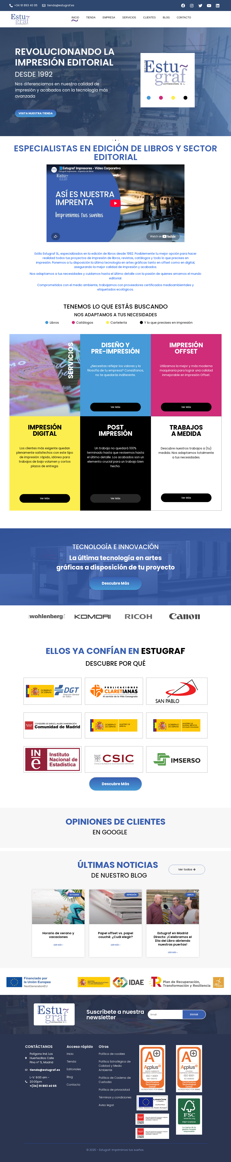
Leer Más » (58, 944)
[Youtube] (209, 5)
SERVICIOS (129, 17)
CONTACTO (184, 17)
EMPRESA (109, 17)
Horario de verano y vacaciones (58, 935)
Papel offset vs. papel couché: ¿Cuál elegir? (115, 935)
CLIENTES (149, 17)
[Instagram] (192, 5)
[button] (197, 105)
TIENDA (91, 17)
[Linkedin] (218, 5)
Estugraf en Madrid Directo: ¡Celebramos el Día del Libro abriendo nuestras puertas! (173, 939)
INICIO (75, 17)
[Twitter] (200, 5)
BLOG (166, 17)
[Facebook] (183, 5)
